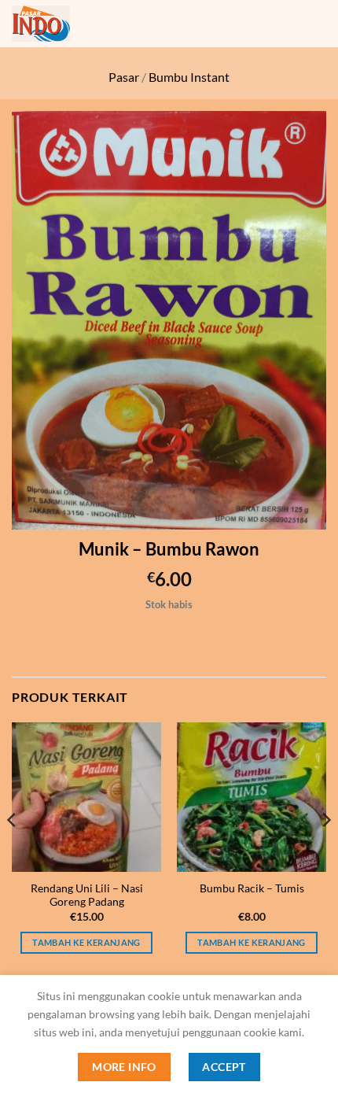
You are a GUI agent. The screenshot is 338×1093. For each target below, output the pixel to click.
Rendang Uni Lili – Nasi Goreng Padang (87, 895)
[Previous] (12, 851)
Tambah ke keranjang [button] (86, 942)
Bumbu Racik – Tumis (252, 888)
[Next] (325, 851)
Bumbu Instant (189, 76)
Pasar (123, 76)
